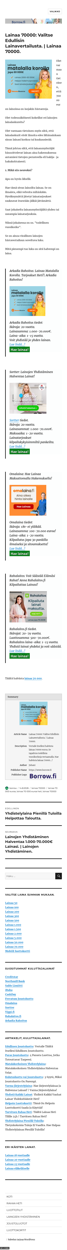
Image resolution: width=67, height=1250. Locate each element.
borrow (13, 788)
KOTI (9, 1196)
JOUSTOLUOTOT (17, 1223)
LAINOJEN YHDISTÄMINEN (23, 1216)
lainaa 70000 (38, 788)
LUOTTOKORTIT (16, 1230)
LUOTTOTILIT (15, 1210)
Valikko (55, 11)
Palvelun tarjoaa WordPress (21, 1239)
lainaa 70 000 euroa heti (29, 791)
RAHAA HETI (14, 1203)
